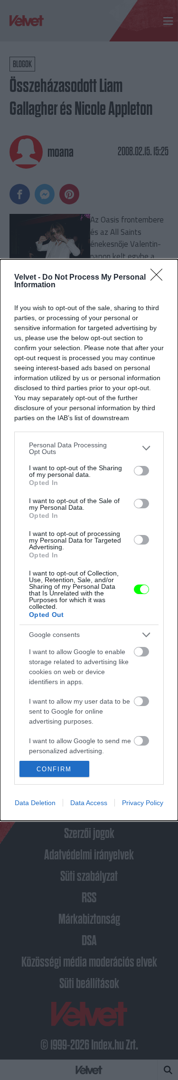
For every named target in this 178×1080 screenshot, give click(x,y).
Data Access (88, 803)
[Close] (159, 278)
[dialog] (89, 540)
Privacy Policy (142, 803)
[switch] (141, 470)
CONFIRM (54, 769)
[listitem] (89, 448)
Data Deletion (35, 803)
